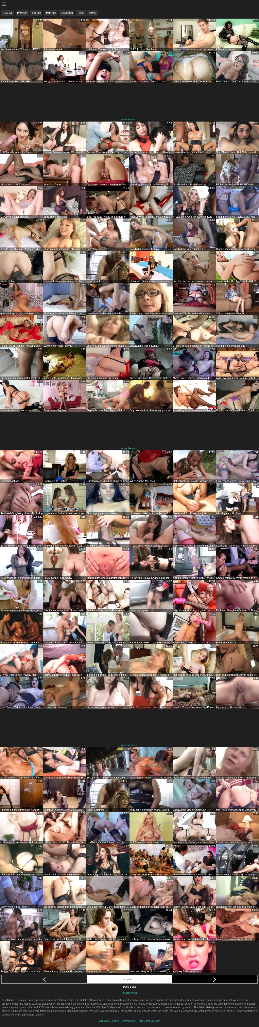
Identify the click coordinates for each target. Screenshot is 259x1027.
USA (5, 13)
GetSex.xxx (67, 13)
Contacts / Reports (109, 1021)
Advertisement (129, 119)
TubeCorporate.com (149, 1021)
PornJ (81, 13)
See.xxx (36, 13)
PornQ (92, 13)
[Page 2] (214, 979)
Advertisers (128, 1021)
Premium (22, 13)
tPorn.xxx (51, 13)
